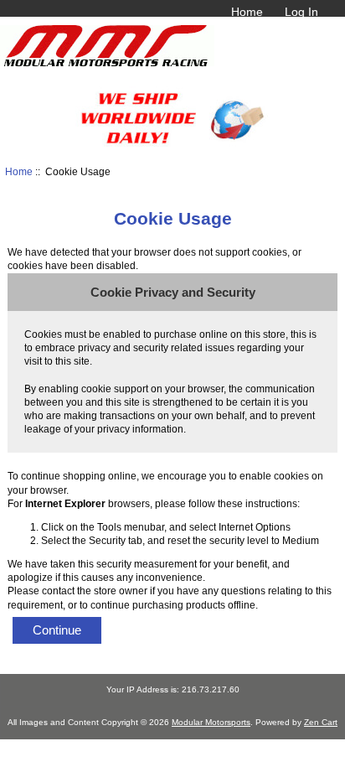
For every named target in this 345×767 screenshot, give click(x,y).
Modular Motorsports (211, 722)
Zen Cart (320, 722)
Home (247, 11)
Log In (301, 11)
